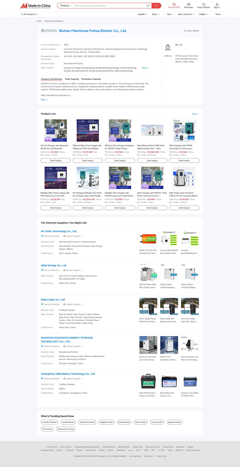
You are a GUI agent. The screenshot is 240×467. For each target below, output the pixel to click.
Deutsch (111, 450)
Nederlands (121, 450)
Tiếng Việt (179, 450)
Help (169, 14)
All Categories (30, 14)
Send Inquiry (55, 160)
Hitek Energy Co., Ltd (53, 265)
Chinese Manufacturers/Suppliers (86, 447)
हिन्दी (153, 450)
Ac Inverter (47, 429)
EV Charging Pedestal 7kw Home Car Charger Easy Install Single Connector (87, 196)
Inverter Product (49, 422)
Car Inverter (140, 422)
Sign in (217, 7)
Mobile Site (180, 447)
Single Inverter (106, 422)
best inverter (124, 422)
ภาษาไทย (161, 450)
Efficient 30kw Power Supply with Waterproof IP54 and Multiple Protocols (87, 148)
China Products (66, 447)
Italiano (102, 450)
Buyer (154, 14)
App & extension (185, 14)
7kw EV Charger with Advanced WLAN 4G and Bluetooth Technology (54, 148)
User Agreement (136, 456)
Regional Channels (153, 447)
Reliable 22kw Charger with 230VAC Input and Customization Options (119, 196)
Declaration (148, 456)
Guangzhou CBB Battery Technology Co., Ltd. (68, 373)
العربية (130, 450)
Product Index (168, 447)
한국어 (138, 450)
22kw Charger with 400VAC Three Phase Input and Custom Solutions (152, 196)
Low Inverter (157, 422)
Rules (218, 14)
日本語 (146, 450)
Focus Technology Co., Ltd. (102, 456)
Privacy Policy (161, 456)
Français (79, 450)
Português (69, 450)
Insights (190, 447)
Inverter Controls (87, 422)
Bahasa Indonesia (192, 450)
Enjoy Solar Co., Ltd (53, 299)
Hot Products (52, 447)
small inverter (68, 422)
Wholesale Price (124, 447)
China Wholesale (108, 447)
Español (60, 450)
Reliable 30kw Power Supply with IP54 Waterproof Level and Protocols (55, 196)
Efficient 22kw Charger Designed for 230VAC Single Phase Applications (119, 148)
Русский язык (91, 450)
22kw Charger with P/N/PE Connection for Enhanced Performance (180, 148)
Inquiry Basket (191, 31)
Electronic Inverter (66, 429)
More (144, 68)
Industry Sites (138, 447)
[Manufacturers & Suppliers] (35, 6)
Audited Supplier (74, 236)
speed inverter (174, 422)
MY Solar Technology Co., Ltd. (59, 231)
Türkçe (170, 450)
